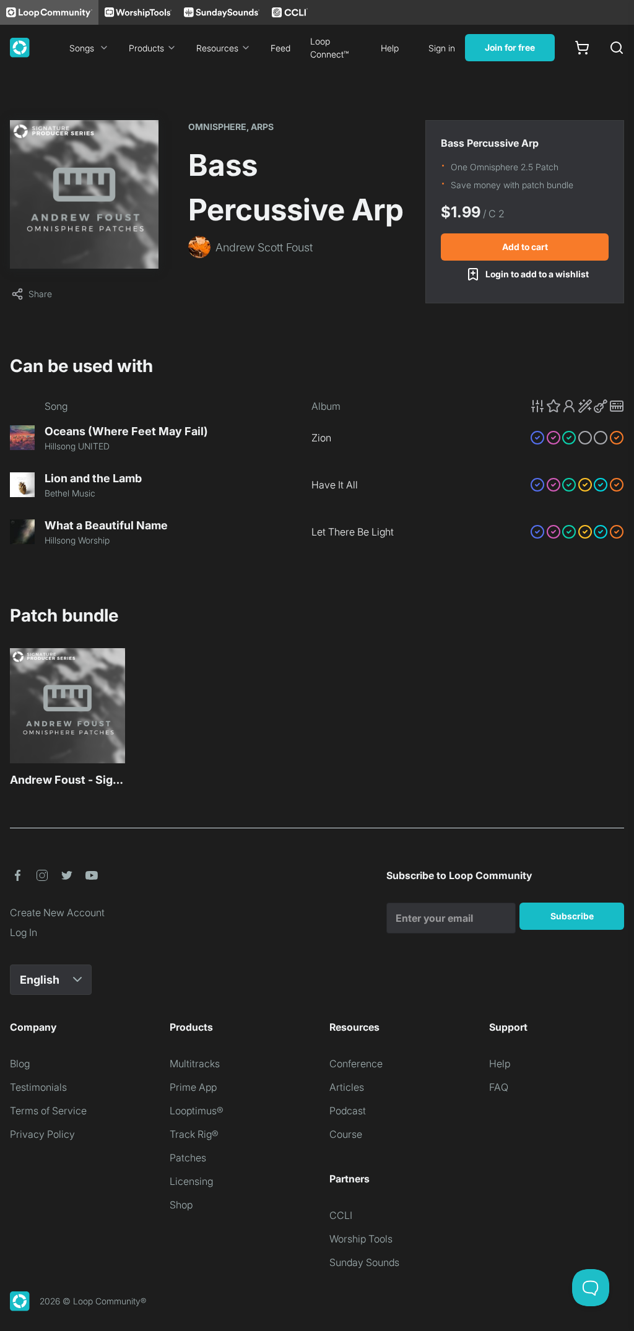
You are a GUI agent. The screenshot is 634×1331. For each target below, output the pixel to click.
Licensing (191, 1181)
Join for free (510, 47)
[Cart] (582, 47)
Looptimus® (197, 1110)
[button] (577, 406)
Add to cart (525, 246)
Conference (356, 1063)
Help (390, 48)
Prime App (193, 1087)
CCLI (340, 1215)
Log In (23, 932)
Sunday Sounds (364, 1262)
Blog (20, 1063)
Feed (280, 48)
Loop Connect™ (329, 47)
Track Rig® (194, 1134)
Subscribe (572, 916)
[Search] (616, 47)
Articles (346, 1087)
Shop (181, 1205)
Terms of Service (48, 1110)
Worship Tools (361, 1239)
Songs (81, 48)
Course (345, 1134)
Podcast (347, 1110)
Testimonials (38, 1087)
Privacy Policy (42, 1134)
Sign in (441, 48)
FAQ (498, 1087)
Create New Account (57, 912)
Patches (188, 1157)
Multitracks (195, 1063)
